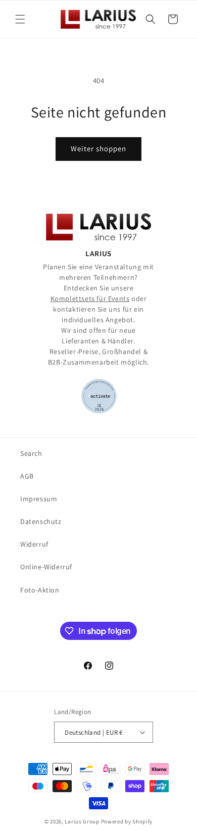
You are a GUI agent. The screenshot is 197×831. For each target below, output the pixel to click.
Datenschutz (41, 521)
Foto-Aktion (40, 590)
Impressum (38, 498)
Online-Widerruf (46, 566)
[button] (20, 19)
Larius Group (82, 821)
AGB (27, 476)
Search (31, 453)
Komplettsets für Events (90, 298)
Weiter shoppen (98, 148)
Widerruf (34, 544)
